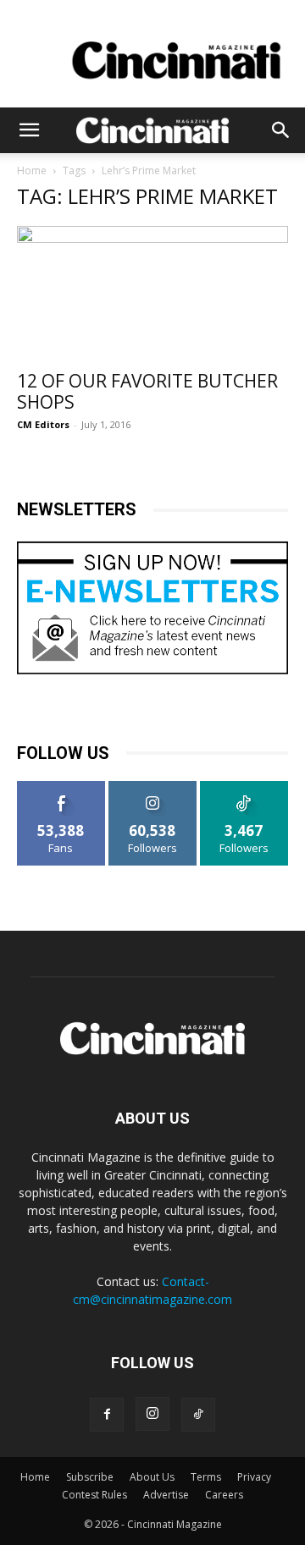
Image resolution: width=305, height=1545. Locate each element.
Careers (224, 1494)
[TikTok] (198, 1415)
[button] (29, 130)
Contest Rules (94, 1494)
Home (32, 170)
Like (61, 787)
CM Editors (43, 424)
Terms (206, 1477)
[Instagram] (152, 1414)
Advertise (166, 1494)
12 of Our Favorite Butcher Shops (147, 391)
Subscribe (90, 1477)
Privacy (254, 1477)
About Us (152, 1477)
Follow (153, 787)
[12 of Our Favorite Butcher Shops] (152, 293)
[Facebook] (107, 1415)
